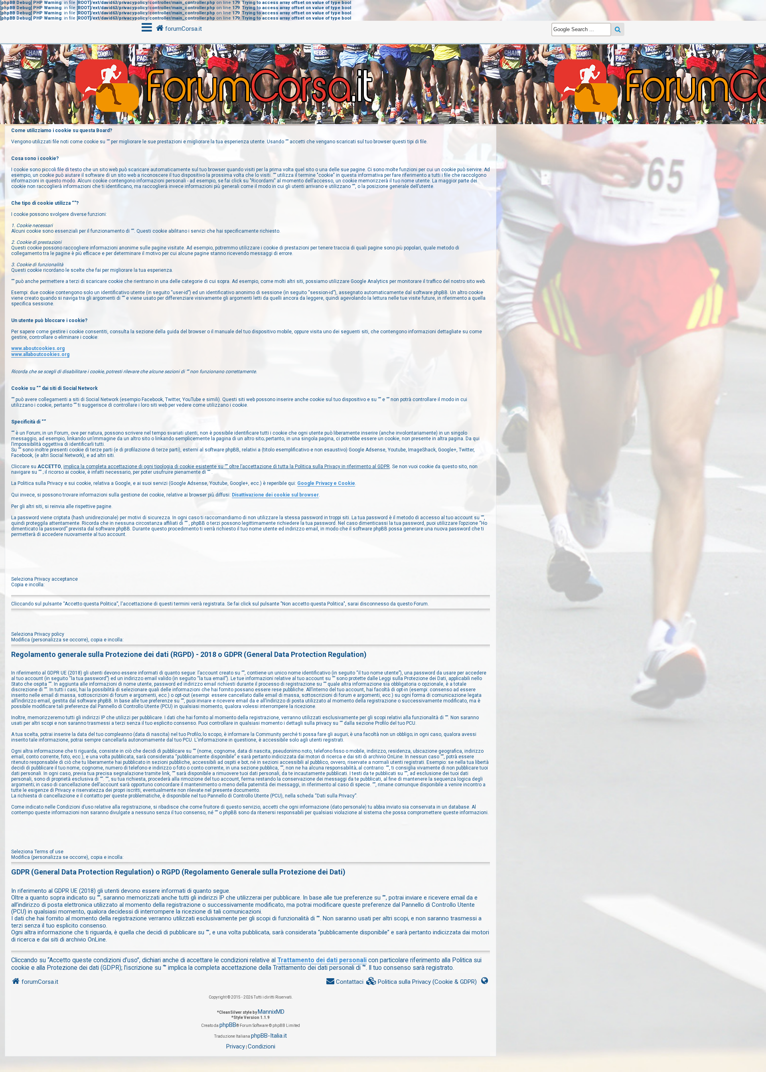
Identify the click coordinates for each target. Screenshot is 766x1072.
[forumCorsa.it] (383, 67)
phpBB (227, 1024)
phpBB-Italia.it (269, 1035)
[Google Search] (617, 29)
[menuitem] (421, 982)
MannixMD (271, 1011)
